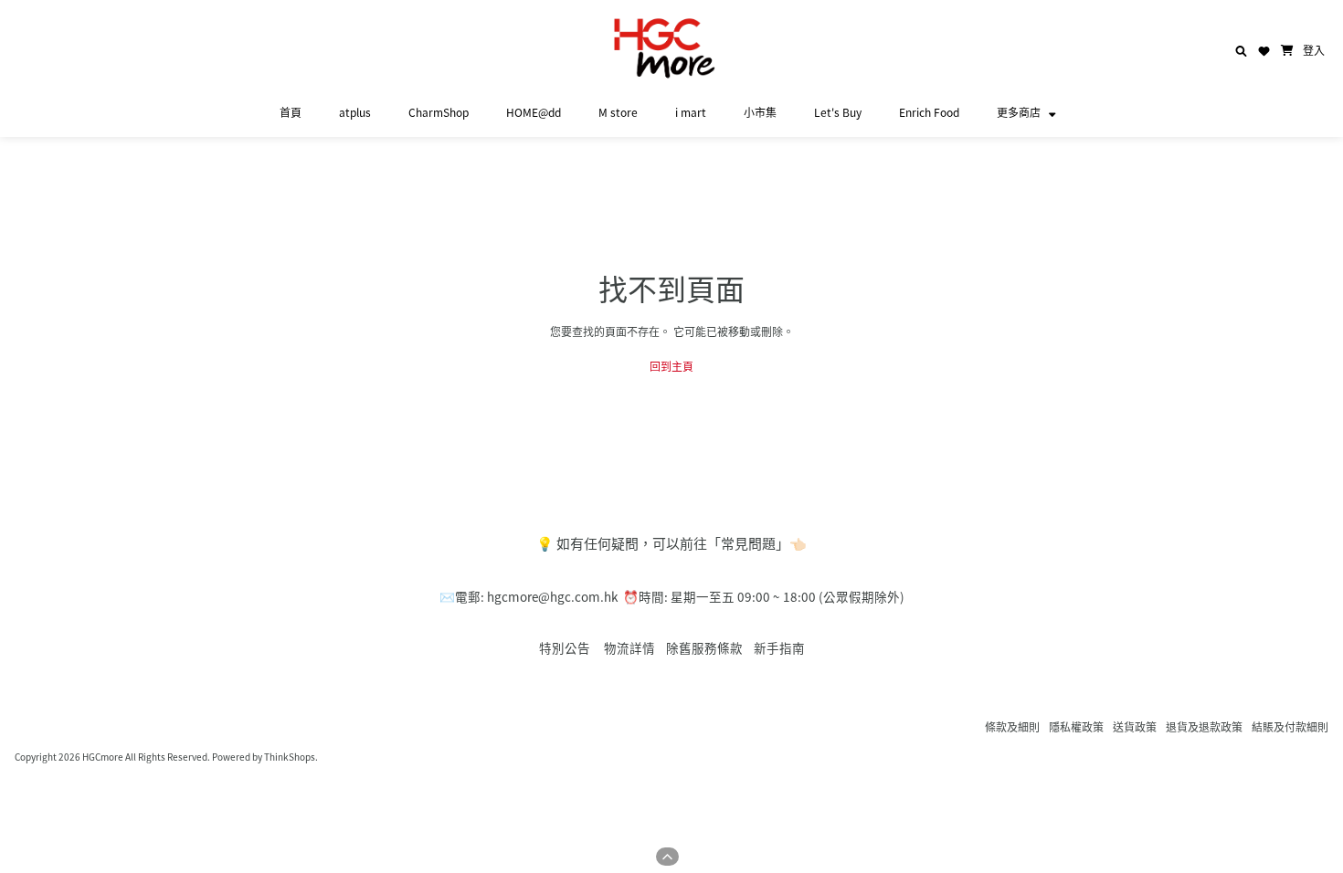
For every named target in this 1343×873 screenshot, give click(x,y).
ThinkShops (289, 756)
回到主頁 (671, 365)
